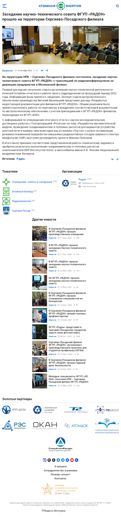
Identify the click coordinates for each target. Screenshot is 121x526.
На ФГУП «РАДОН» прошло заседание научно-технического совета (67, 281)
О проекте (60, 466)
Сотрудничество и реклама (60, 470)
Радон (20, 158)
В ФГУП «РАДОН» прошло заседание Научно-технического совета (67, 248)
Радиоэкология (21, 201)
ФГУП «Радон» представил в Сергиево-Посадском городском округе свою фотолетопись (67, 330)
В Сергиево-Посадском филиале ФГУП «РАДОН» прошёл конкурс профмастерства (67, 313)
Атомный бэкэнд (22, 191)
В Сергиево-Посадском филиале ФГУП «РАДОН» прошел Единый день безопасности (67, 363)
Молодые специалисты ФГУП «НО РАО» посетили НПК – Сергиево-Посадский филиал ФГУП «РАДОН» (69, 379)
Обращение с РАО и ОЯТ (93, 183)
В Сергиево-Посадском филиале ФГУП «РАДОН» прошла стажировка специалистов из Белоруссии (67, 297)
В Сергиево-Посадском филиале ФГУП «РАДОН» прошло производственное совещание (67, 231)
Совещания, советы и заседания (32, 181)
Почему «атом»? (60, 474)
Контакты (60, 478)
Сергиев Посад (21, 210)
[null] (42, 70)
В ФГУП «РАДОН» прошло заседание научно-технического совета (67, 264)
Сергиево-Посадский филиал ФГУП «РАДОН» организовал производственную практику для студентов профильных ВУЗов (68, 346)
